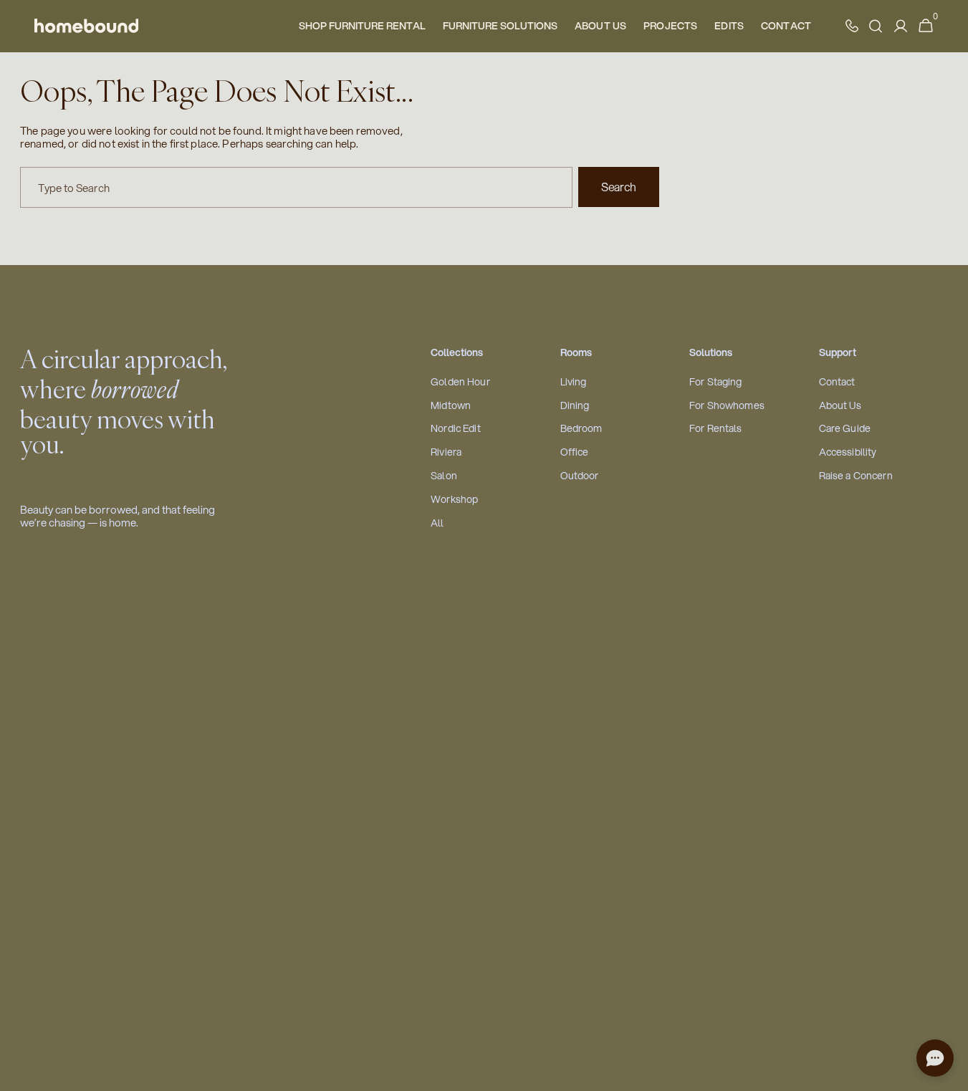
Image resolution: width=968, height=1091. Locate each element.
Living (573, 382)
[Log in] (901, 26)
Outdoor (579, 476)
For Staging (715, 382)
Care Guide (845, 429)
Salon (444, 476)
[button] (926, 26)
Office (574, 452)
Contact (837, 382)
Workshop (454, 500)
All (437, 523)
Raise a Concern (856, 476)
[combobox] (296, 187)
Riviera (446, 452)
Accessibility (848, 452)
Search (618, 186)
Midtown (451, 406)
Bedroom (581, 429)
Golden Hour (460, 382)
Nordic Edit (456, 429)
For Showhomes (727, 406)
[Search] (875, 26)
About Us (840, 406)
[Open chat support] (935, 1058)
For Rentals (715, 429)
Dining (575, 406)
